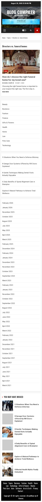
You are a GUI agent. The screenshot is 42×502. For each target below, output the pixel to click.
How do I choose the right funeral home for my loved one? (21, 62)
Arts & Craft (27, 488)
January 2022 (7, 340)
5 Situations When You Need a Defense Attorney (20, 157)
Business (5, 109)
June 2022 (6, 317)
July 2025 (6, 226)
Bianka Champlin (9, 83)
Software (19, 488)
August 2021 (7, 363)
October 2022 (7, 299)
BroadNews (30, 496)
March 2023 (6, 281)
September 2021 (8, 358)
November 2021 (8, 349)
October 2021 (7, 353)
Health (4, 127)
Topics (37, 30)
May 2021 (6, 376)
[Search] (30, 30)
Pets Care (6, 141)
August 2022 (7, 308)
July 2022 (6, 312)
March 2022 (6, 331)
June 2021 (6, 372)
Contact (20, 491)
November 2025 (8, 212)
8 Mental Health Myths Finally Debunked (7, 471)
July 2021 (6, 367)
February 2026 (7, 203)
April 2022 (6, 326)
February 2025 (7, 244)
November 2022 (8, 294)
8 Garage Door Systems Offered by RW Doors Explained (7, 419)
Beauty (4, 104)
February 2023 (7, 285)
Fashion (5, 113)
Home (6, 71)
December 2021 (8, 344)
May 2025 (6, 230)
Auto (12, 488)
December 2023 (8, 262)
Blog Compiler (21, 12)
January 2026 (7, 208)
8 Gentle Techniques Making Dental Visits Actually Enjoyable (7, 432)
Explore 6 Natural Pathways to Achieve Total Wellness (7, 458)
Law (3, 136)
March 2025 (6, 239)
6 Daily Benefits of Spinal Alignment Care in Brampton (7, 445)
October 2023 (7, 271)
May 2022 (6, 322)
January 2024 (7, 258)
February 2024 (7, 253)
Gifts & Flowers (8, 123)
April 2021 (6, 381)
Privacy (35, 488)
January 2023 (7, 290)
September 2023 (8, 276)
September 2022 (8, 303)
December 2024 (8, 249)
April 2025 (6, 235)
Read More (5, 92)
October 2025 (7, 217)
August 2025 (7, 221)
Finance (5, 118)
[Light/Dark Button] (24, 30)
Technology (6, 145)
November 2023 (8, 267)
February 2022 (7, 335)
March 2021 (6, 385)
